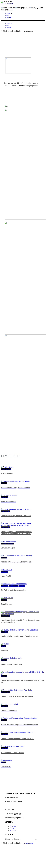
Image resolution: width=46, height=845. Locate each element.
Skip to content (7, 4)
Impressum (28, 31)
